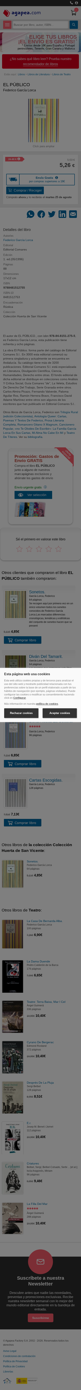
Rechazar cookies (21, 713)
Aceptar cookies (59, 713)
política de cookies (47, 704)
